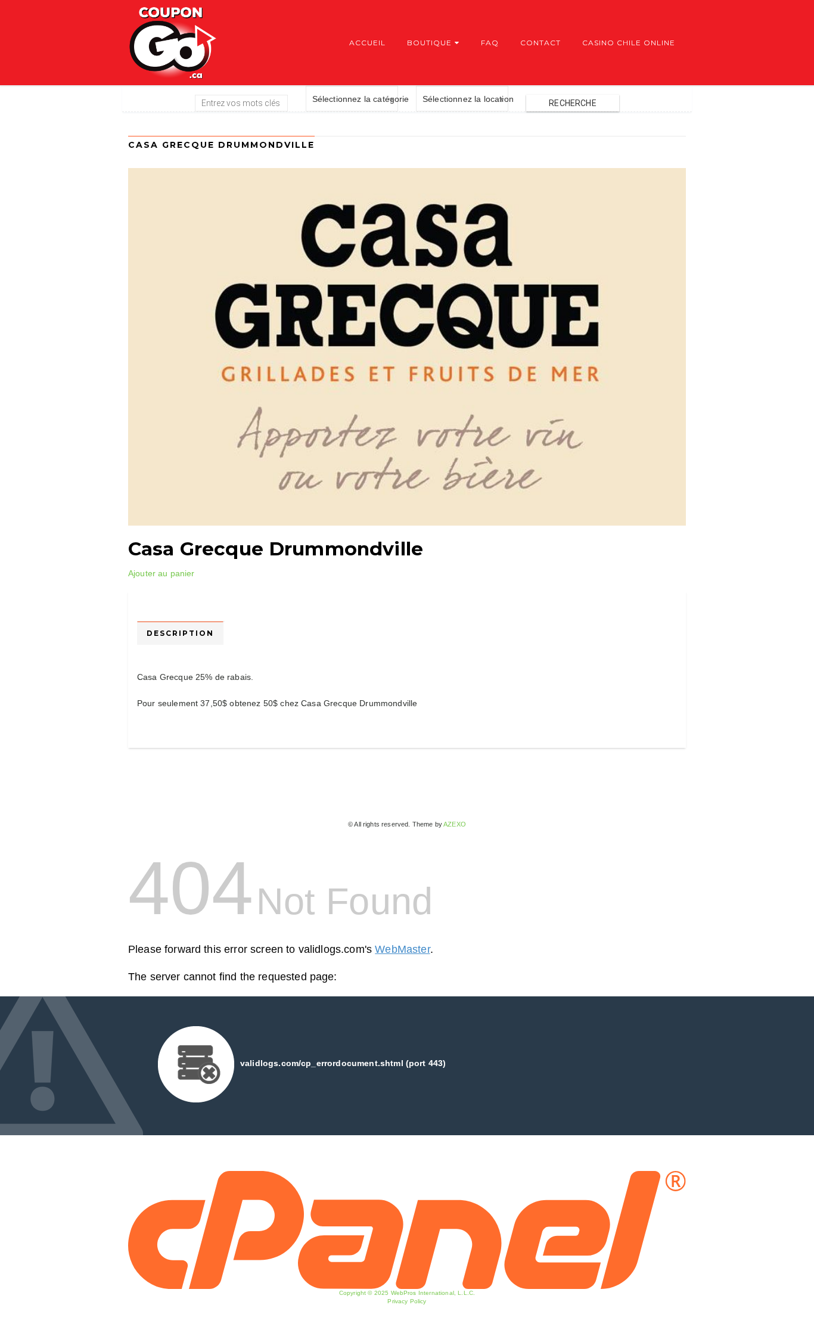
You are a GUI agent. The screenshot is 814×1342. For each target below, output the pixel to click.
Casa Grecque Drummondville (275, 549)
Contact (540, 42)
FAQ (490, 42)
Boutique (429, 42)
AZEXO (454, 824)
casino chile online (628, 42)
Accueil (367, 42)
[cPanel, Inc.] (407, 1229)
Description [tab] (180, 633)
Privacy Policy (406, 1301)
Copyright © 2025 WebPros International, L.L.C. (407, 1293)
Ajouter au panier (161, 573)
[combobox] (352, 98)
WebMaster (402, 949)
